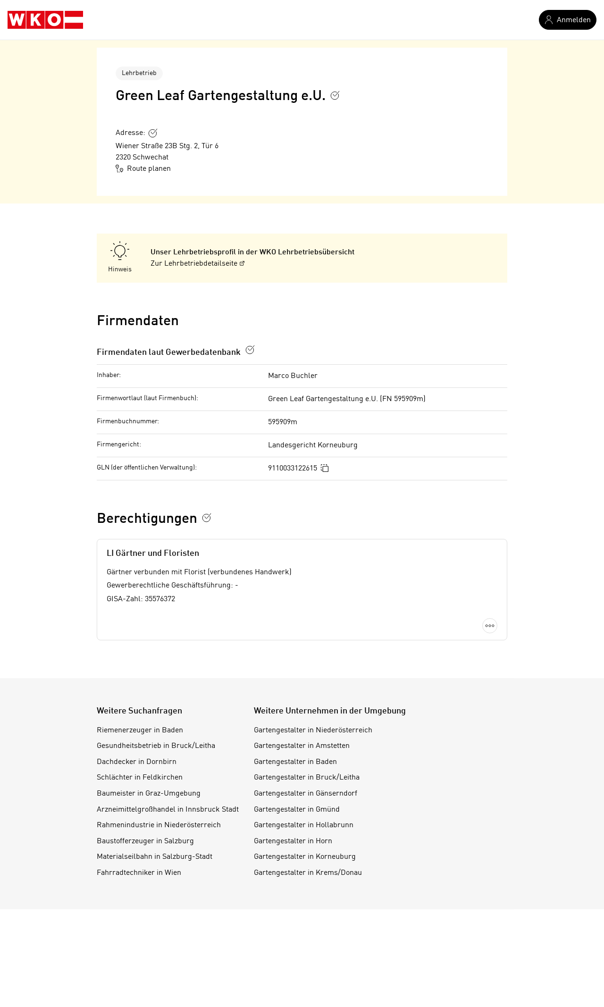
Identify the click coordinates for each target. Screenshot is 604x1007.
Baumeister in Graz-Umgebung (149, 793)
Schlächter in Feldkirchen (140, 777)
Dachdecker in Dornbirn (136, 762)
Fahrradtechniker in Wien (139, 873)
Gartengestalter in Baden (295, 762)
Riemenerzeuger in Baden (140, 730)
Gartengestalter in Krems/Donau (308, 873)
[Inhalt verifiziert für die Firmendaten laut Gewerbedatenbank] (250, 349)
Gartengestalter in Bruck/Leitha (307, 777)
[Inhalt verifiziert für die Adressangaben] (153, 133)
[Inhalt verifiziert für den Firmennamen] (335, 95)
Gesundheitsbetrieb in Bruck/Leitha (156, 746)
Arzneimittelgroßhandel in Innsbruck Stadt (168, 810)
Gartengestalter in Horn (293, 841)
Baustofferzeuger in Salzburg (145, 841)
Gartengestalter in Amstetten (302, 746)
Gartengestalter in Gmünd (297, 810)
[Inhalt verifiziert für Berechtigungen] (206, 517)
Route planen (149, 169)
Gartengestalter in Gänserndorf (305, 793)
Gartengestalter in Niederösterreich (313, 730)
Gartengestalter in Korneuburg (305, 857)
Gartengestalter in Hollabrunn (303, 825)
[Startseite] (45, 20)
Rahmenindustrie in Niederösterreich (159, 825)
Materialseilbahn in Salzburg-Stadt (154, 857)
